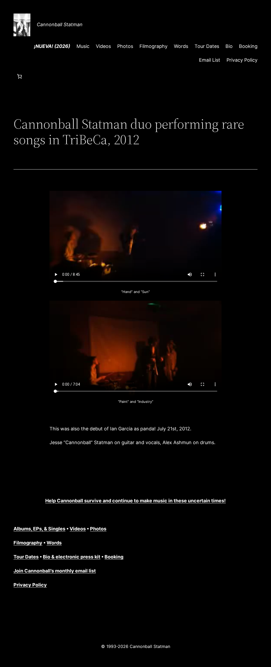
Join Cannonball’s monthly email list (54, 571)
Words (54, 543)
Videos (78, 528)
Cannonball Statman (60, 24)
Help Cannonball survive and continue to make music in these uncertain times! (135, 500)
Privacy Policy (30, 585)
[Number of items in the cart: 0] (19, 76)
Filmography (27, 543)
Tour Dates (26, 557)
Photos (98, 528)
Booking (114, 557)
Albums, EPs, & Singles (39, 528)
